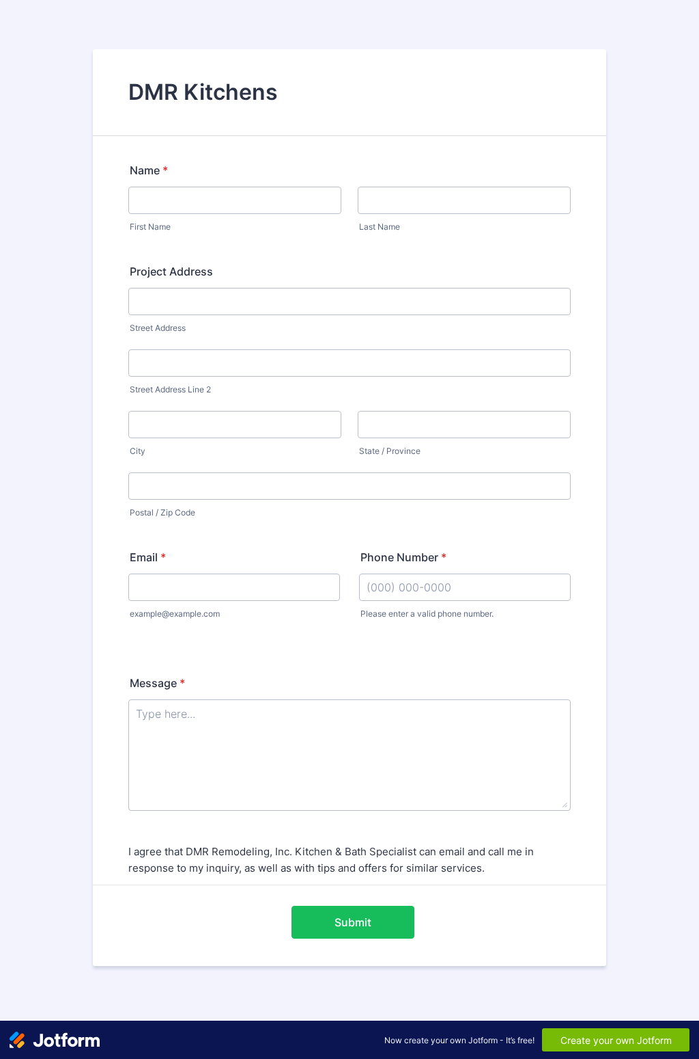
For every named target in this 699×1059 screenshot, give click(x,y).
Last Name (379, 227)
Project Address (171, 271)
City (137, 451)
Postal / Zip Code (162, 512)
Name (149, 170)
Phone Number (403, 557)
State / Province (389, 451)
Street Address (158, 328)
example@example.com (175, 613)
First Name (150, 227)
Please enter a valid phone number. (427, 613)
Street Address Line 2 (170, 389)
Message (157, 683)
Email (148, 557)
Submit (352, 922)
